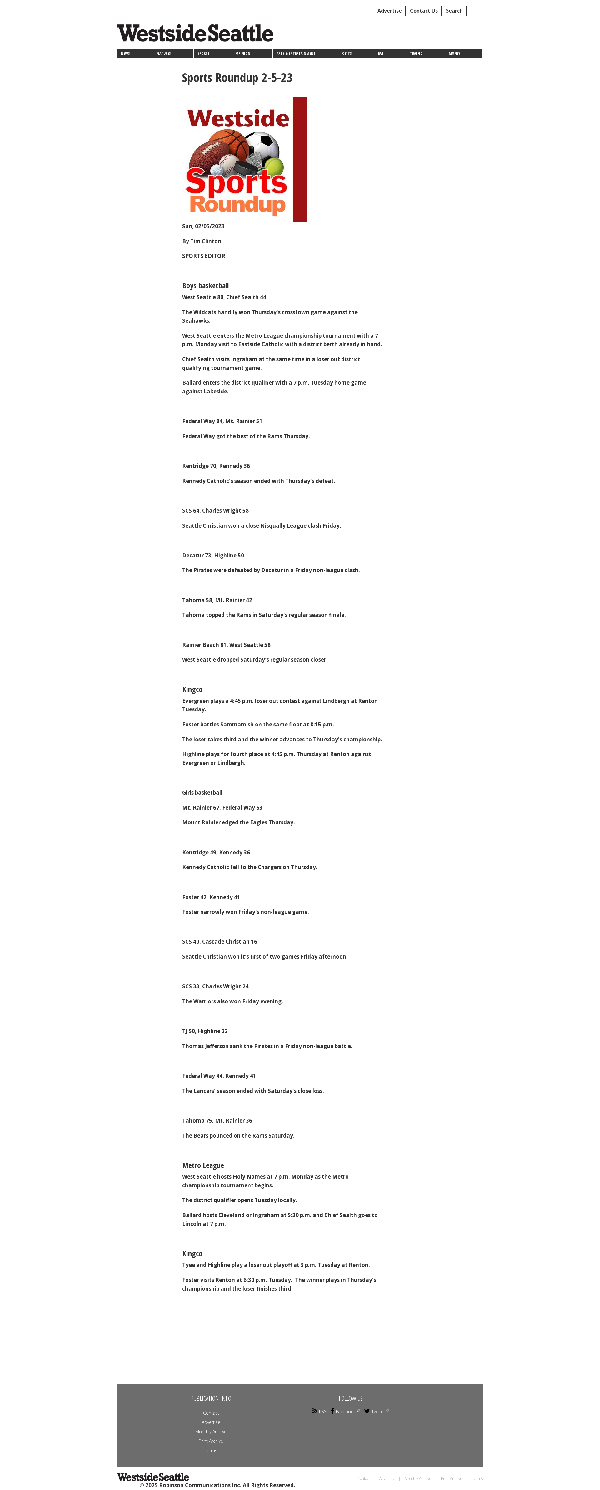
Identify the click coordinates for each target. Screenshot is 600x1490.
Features (163, 53)
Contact (211, 1413)
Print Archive (211, 1441)
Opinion (243, 53)
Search (454, 10)
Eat (381, 53)
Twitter (378, 1412)
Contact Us (424, 10)
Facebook (346, 1412)
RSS (323, 1412)
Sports (204, 53)
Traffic (416, 53)
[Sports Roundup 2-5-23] (283, 159)
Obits (347, 53)
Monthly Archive (211, 1432)
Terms (211, 1450)
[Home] (197, 35)
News (125, 53)
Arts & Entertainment (296, 53)
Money (454, 53)
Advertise (390, 10)
